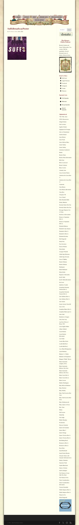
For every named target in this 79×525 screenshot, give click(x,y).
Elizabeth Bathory (63, 226)
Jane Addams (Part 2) (64, 299)
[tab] (65, 98)
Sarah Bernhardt (63, 450)
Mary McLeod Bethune (64, 385)
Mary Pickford (62, 388)
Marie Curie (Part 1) (64, 375)
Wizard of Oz (62, 495)
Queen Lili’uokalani (64, 427)
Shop (34, 17)
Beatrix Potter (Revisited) (65, 157)
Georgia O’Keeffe (63, 251)
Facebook (64, 83)
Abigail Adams (62, 121)
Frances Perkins (63, 246)
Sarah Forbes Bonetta (64, 453)
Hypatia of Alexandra (64, 274)
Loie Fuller (61, 338)
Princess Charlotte (63, 425)
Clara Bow (61, 192)
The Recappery (39, 20)
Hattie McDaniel (63, 269)
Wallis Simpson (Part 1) (65, 489)
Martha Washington (64, 383)
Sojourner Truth (63, 463)
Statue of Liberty (63, 468)
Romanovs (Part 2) (63, 445)
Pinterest (64, 91)
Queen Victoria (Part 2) (64, 438)
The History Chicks (13, 31)
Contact (26, 17)
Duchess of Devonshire (65, 214)
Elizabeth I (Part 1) (63, 231)
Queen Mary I (62, 430)
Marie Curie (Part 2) (64, 377)
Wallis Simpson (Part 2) (65, 492)
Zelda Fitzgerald (63, 497)
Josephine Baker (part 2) (65, 311)
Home (18, 17)
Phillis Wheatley (63, 420)
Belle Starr (61, 160)
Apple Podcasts (66, 80)
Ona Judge (61, 417)
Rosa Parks (62, 448)
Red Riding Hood (63, 440)
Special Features (56, 17)
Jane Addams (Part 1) (64, 296)
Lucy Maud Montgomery (65, 349)
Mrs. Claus (61, 407)
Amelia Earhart (63, 134)
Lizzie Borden (62, 331)
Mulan (60, 409)
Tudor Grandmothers (64, 480)
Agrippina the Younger (64, 129)
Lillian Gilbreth (63, 329)
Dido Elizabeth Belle (64, 199)
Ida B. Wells (62, 277)
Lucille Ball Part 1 (63, 343)
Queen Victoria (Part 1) (64, 435)
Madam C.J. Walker (64, 354)
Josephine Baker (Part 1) (65, 309)
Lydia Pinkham (63, 351)
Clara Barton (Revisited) (65, 189)
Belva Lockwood (63, 162)
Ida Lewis (61, 282)
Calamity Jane (62, 170)
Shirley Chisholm (63, 460)
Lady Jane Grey (63, 319)
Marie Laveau (62, 380)
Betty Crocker (62, 167)
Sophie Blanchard (63, 465)
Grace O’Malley (63, 259)
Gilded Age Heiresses (64, 254)
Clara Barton (62, 187)
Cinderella (61, 184)
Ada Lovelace (62, 124)
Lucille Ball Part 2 (63, 346)
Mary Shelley (62, 390)
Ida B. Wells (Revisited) (65, 279)
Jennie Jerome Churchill (65, 304)
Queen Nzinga (62, 432)
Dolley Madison (63, 202)
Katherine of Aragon (64, 317)
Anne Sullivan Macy (64, 142)
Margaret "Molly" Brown (65, 359)
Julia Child (61, 314)
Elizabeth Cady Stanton (65, 228)
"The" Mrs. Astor (63, 116)
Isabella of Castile (63, 285)
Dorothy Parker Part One (65, 205)
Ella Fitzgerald (62, 239)
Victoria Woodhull (63, 487)
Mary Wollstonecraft (64, 402)
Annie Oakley (62, 144)
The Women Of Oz (63, 477)
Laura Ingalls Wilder (64, 326)
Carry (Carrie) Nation (64, 173)
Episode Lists (44, 17)
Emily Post (61, 241)
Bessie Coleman (63, 165)
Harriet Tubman (63, 262)
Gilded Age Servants (64, 256)
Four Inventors (62, 244)
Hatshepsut (62, 267)
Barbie (60, 152)
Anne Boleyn (62, 137)
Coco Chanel (62, 197)
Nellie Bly (61, 415)
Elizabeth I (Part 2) (63, 233)
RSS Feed (64, 78)
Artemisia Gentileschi (64, 150)
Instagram (64, 85)
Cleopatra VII (62, 194)
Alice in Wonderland (64, 132)
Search (69, 29)
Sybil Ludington (63, 470)
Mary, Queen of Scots (64, 404)
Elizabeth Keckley (63, 236)
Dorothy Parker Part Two (65, 207)
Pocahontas (62, 422)
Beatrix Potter (62, 155)
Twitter (63, 88)
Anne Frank (62, 139)
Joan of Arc (62, 306)
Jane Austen (62, 301)
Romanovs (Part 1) (63, 443)
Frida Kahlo (62, 249)
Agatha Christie (63, 127)
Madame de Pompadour (65, 356)
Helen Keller (62, 272)
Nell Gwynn (62, 412)
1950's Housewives (64, 119)
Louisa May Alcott (63, 341)
